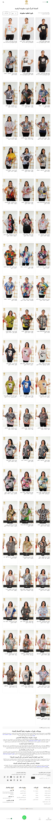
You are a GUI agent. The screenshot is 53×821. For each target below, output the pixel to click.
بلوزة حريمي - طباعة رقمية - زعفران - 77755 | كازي (44, 396)
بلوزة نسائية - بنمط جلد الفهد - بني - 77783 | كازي (10, 557)
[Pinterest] (14, 780)
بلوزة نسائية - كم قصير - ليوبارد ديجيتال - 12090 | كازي (44, 525)
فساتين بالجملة (47, 793)
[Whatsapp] (17, 777)
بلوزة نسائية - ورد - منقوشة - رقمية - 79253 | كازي (11, 138)
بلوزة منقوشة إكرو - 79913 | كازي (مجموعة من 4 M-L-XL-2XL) (26, 42)
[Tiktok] (4, 777)
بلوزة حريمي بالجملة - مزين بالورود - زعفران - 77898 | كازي (10, 525)
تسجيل (33, 777)
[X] (14, 777)
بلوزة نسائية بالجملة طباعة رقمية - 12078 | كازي (43, 332)
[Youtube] (7, 780)
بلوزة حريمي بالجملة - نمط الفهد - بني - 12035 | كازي (10, 686)
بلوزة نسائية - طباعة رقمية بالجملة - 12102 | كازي (10, 267)
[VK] (20, 780)
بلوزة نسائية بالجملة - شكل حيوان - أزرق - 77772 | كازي (43, 622)
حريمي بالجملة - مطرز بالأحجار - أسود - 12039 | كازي (27, 686)
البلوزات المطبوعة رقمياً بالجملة (34, 740)
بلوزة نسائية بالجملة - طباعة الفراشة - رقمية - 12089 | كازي (27, 299)
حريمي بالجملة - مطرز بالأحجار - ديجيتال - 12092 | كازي (10, 203)
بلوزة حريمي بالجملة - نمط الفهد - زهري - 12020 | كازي (43, 718)
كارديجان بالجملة (47, 803)
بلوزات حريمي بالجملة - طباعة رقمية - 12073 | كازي (27, 332)
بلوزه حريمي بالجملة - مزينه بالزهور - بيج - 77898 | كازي (44, 557)
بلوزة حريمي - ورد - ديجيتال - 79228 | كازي (44, 106)
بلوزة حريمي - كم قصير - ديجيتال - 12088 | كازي (10, 299)
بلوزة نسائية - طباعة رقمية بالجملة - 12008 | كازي (43, 267)
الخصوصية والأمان (22, 799)
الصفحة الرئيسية (45, 12)
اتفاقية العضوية (23, 793)
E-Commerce (30, 808)
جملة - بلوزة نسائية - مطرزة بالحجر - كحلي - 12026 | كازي (44, 138)
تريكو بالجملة (47, 797)
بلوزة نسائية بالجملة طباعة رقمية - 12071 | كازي (26, 525)
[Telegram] (7, 777)
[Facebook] (24, 777)
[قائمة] (49, 2)
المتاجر (36, 797)
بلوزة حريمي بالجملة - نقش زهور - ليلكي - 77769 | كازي (43, 654)
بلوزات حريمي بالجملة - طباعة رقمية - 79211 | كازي (27, 106)
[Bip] (11, 777)
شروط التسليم (23, 790)
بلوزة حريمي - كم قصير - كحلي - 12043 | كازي (43, 461)
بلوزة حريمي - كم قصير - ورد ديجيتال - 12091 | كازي (44, 235)
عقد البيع (24, 795)
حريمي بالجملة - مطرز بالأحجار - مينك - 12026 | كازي (27, 138)
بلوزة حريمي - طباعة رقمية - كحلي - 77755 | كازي (11, 364)
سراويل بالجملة (47, 795)
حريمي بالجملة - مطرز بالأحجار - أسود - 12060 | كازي (43, 428)
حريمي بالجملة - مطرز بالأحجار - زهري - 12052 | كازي (10, 428)
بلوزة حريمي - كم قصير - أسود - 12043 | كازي (27, 461)
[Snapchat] (11, 780)
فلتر (12, 13)
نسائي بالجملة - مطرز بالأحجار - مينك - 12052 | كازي (27, 428)
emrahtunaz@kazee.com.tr (8, 802)
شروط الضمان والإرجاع (21, 797)
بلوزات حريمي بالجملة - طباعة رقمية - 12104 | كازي (27, 171)
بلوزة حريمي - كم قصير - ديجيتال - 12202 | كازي (43, 171)
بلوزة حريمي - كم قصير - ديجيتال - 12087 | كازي (26, 267)
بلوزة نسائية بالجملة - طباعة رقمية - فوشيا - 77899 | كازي (26, 493)
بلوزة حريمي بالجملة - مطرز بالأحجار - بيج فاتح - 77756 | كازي (43, 364)
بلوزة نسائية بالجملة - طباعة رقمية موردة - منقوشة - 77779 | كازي (26, 590)
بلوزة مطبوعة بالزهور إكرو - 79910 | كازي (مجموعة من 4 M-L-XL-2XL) (26, 74)
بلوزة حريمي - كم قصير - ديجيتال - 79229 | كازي (10, 74)
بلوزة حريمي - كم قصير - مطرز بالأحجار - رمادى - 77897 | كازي (10, 493)
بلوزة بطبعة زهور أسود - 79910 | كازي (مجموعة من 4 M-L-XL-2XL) (43, 74)
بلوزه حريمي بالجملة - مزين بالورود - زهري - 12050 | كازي (44, 686)
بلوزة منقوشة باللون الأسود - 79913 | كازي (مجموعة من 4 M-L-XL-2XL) (43, 42)
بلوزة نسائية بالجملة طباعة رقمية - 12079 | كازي (43, 203)
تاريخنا (37, 793)
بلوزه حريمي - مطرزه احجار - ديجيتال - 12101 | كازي (11, 171)
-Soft (26, 808)
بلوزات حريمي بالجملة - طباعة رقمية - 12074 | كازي (27, 203)
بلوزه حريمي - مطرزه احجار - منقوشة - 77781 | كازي (44, 590)
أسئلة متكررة (35, 799)
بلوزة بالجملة (40, 12)
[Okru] (17, 780)
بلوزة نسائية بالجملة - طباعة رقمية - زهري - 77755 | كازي (26, 364)
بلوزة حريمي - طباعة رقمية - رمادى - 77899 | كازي (11, 461)
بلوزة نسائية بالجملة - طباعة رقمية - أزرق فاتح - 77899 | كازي (43, 493)
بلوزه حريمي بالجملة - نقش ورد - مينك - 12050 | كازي (10, 654)
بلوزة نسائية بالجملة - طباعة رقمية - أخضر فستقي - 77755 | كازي (10, 396)
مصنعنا (37, 795)
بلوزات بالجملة (47, 799)
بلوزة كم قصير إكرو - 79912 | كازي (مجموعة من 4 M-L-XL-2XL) (10, 42)
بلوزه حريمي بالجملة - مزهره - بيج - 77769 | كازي (10, 622)
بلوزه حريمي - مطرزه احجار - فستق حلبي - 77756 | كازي (11, 332)
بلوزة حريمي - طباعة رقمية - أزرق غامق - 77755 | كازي (26, 396)
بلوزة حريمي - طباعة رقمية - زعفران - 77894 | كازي (27, 557)
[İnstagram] (20, 777)
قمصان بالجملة (47, 790)
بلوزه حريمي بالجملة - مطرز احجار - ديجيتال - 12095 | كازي (43, 299)
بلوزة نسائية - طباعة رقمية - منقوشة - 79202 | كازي (27, 235)
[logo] (26, 2)
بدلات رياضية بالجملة (46, 801)
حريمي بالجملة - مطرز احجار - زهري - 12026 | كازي (11, 106)
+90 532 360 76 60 (7, 798)
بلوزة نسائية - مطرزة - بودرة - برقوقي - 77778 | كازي (11, 590)
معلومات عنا (35, 790)
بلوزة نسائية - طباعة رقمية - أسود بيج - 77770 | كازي (26, 622)
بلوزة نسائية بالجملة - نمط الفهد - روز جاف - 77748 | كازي (26, 654)
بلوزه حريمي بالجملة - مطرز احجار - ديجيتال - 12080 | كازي (10, 235)
